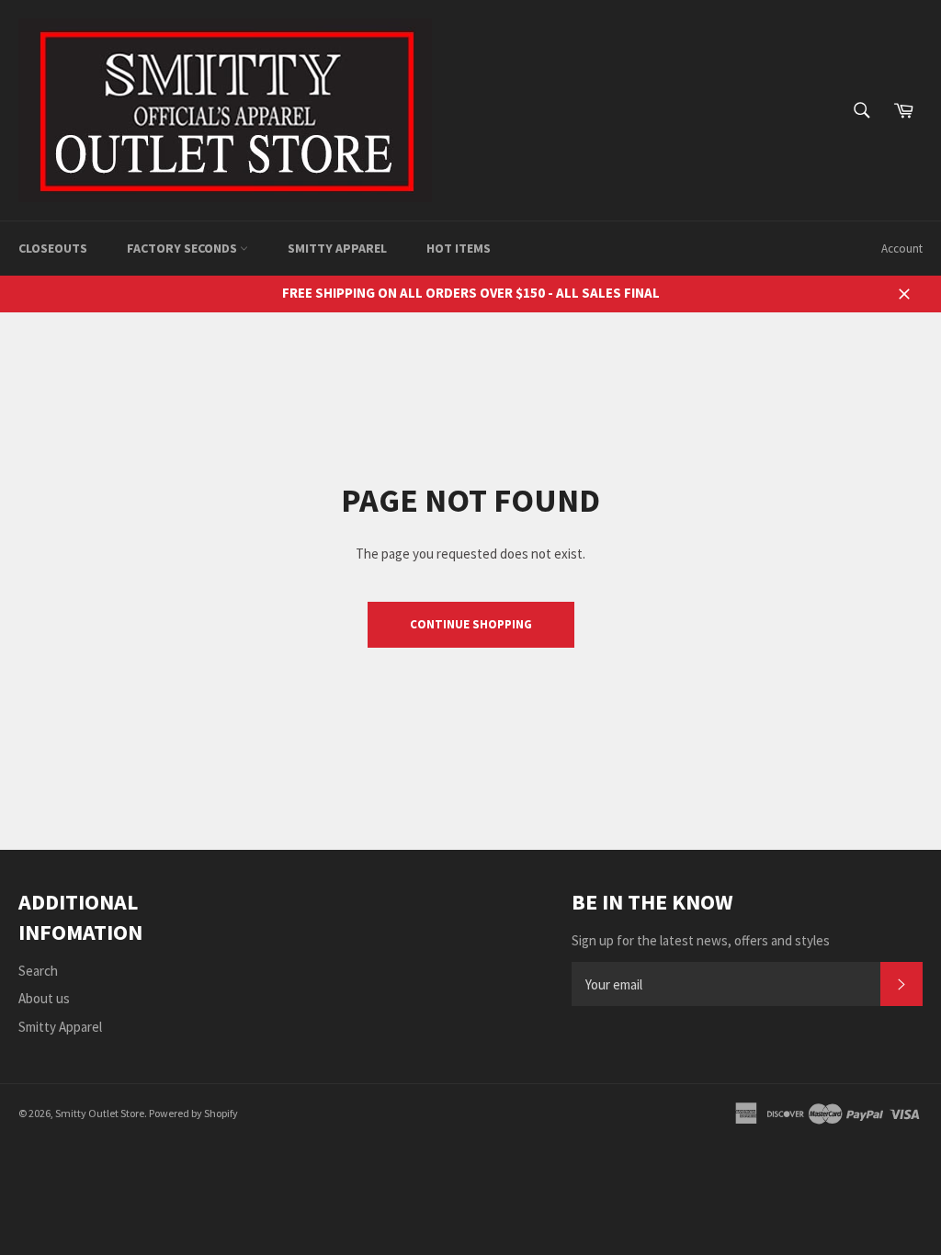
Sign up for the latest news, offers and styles (701, 940)
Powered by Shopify (193, 1113)
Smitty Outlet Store (99, 1113)
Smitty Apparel (337, 248)
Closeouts (52, 248)
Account (902, 248)
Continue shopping (471, 624)
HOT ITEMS (458, 248)
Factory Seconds (183, 248)
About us (44, 998)
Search (38, 970)
